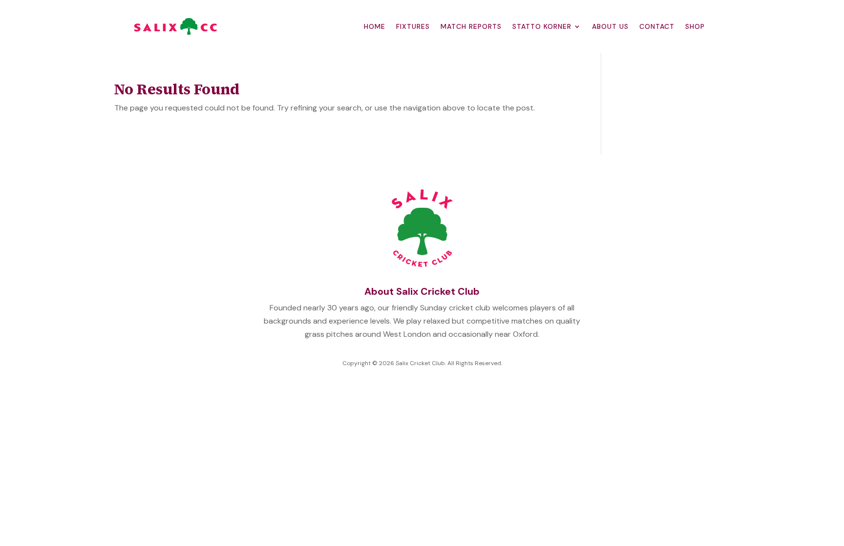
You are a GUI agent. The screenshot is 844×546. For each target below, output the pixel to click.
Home (374, 26)
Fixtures (413, 26)
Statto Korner (541, 26)
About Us (610, 26)
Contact (657, 26)
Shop (695, 26)
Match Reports (471, 26)
